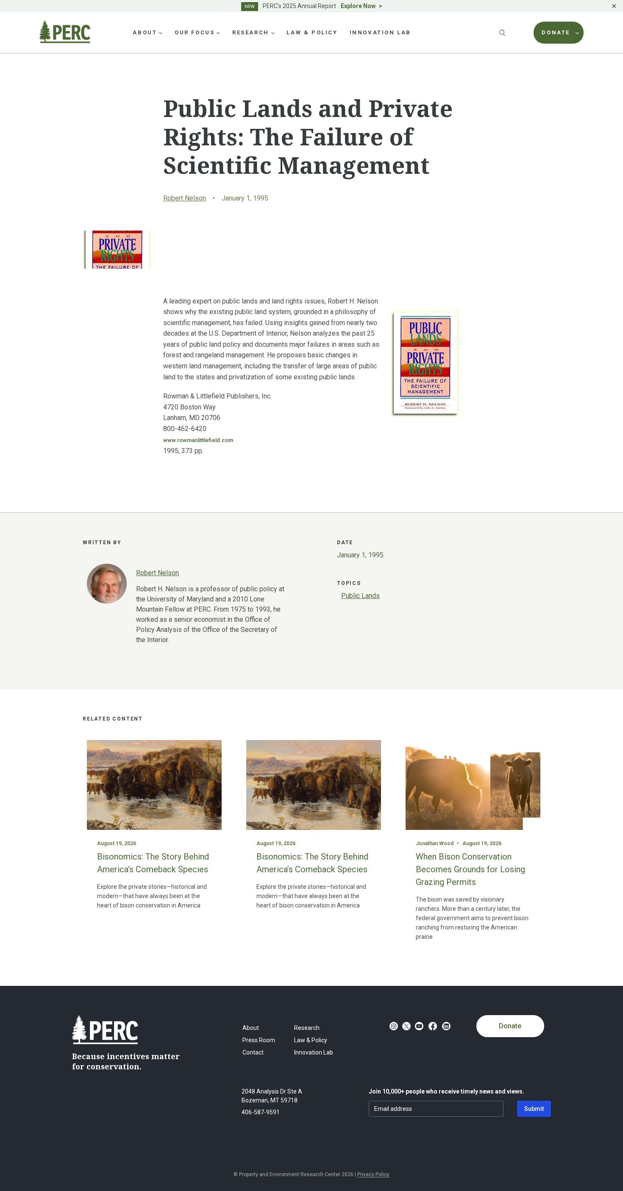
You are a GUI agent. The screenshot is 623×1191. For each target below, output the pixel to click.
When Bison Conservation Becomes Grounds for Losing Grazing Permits (470, 869)
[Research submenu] (273, 33)
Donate (510, 1026)
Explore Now (358, 6)
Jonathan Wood (434, 843)
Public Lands (360, 596)
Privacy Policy (373, 1174)
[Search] (503, 32)
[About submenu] (161, 33)
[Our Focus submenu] (218, 33)
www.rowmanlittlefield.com (198, 440)
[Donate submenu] (577, 33)
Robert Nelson (184, 198)
